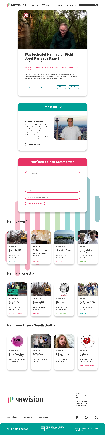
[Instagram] (86, 417)
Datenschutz (12, 417)
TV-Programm (47, 5)
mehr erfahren (71, 5)
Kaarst (42, 67)
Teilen (62, 87)
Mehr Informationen (34, 145)
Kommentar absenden (35, 203)
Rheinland (33, 87)
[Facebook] (77, 417)
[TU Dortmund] (86, 428)
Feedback (74, 87)
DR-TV (38, 67)
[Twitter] (96, 417)
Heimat (29, 74)
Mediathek (35, 5)
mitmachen (58, 5)
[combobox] (88, 5)
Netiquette (28, 417)
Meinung (44, 87)
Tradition (38, 87)
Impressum (43, 417)
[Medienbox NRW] (18, 428)
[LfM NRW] (52, 428)
